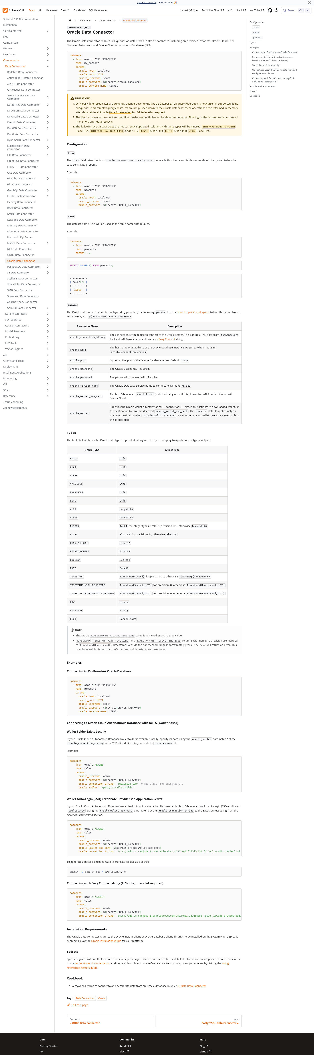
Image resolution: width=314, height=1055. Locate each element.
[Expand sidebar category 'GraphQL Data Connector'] (47, 190)
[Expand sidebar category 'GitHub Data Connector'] (47, 178)
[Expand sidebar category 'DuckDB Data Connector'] (47, 128)
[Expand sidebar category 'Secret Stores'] (47, 319)
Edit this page (79, 1005)
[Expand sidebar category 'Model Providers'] (47, 331)
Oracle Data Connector (192, 986)
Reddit (124, 1046)
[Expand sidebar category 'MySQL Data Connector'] (47, 243)
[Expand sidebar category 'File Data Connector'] (47, 155)
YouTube (255, 10)
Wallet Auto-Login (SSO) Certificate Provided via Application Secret (274, 71)
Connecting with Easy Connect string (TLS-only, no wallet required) (273, 80)
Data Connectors (85, 998)
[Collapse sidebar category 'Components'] (47, 60)
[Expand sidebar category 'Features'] (47, 48)
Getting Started (49, 1046)
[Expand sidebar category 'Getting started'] (47, 31)
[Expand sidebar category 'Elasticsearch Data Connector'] (47, 147)
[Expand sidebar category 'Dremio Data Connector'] (47, 122)
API (40, 10)
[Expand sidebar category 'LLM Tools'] (47, 343)
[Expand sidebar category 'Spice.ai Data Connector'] (47, 308)
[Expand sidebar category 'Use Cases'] (47, 54)
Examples (254, 47)
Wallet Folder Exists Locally (265, 65)
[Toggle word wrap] (231, 824)
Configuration (256, 22)
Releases (51, 10)
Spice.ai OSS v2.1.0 (146, 2)
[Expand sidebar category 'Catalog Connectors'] (47, 325)
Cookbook (79, 10)
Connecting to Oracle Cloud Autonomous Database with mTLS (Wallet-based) (272, 59)
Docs (32, 10)
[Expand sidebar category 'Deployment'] (47, 366)
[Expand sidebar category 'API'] (47, 355)
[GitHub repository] (270, 10)
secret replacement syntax (193, 312)
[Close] (309, 2)
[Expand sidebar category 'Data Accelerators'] (47, 313)
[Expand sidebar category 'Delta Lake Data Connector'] (47, 116)
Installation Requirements (262, 86)
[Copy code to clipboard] (237, 55)
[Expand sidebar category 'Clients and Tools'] (47, 361)
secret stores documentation (92, 963)
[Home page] (70, 20)
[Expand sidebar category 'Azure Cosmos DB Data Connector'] (47, 97)
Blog (63, 10)
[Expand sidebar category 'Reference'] (47, 396)
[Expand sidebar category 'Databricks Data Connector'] (47, 104)
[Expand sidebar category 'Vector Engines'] (47, 349)
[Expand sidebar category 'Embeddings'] (47, 337)
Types (253, 42)
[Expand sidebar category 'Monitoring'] (47, 378)
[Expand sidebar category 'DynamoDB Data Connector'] (47, 140)
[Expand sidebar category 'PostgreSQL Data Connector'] (47, 266)
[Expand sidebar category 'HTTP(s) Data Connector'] (47, 196)
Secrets (253, 91)
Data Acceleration (120, 112)
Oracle (101, 998)
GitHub (204, 1051)
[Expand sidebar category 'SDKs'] (47, 390)
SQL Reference (98, 10)
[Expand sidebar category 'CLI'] (47, 384)
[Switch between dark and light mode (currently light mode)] (276, 10)
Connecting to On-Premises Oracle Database (274, 52)
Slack (239, 10)
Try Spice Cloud (211, 10)
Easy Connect (167, 339)
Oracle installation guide (106, 941)
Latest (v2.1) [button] (188, 10)
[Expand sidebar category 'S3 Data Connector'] (47, 272)
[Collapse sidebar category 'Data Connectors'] (47, 66)
